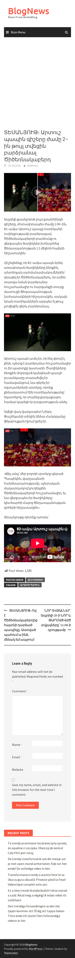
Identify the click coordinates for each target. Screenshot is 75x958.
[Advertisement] (37, 83)
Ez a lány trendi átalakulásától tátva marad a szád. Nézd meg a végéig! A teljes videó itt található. (37, 895)
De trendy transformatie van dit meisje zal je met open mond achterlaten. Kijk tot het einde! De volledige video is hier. (37, 864)
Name (17, 745)
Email (17, 757)
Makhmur (32, 165)
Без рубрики (35, 579)
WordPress (35, 949)
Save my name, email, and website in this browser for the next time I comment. (37, 789)
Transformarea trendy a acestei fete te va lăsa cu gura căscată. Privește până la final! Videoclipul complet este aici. (37, 879)
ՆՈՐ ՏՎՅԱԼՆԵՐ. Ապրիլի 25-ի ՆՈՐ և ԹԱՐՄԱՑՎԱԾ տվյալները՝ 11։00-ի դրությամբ (56, 620)
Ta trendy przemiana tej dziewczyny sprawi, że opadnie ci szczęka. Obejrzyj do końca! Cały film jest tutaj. (37, 848)
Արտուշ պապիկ (30, 585)
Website (17, 770)
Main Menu (18, 32)
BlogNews (28, 10)
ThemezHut (11, 953)
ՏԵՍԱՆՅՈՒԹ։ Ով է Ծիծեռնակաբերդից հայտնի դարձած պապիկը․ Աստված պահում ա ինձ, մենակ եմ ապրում (20, 624)
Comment (20, 691)
